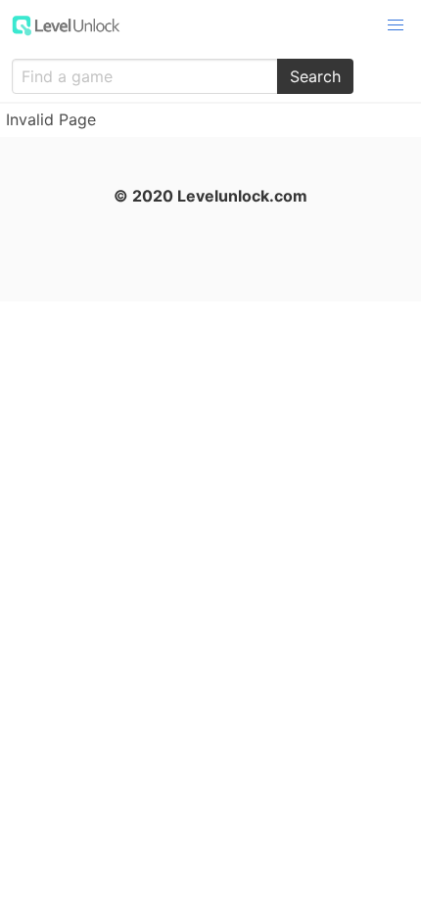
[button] (395, 25)
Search (315, 76)
